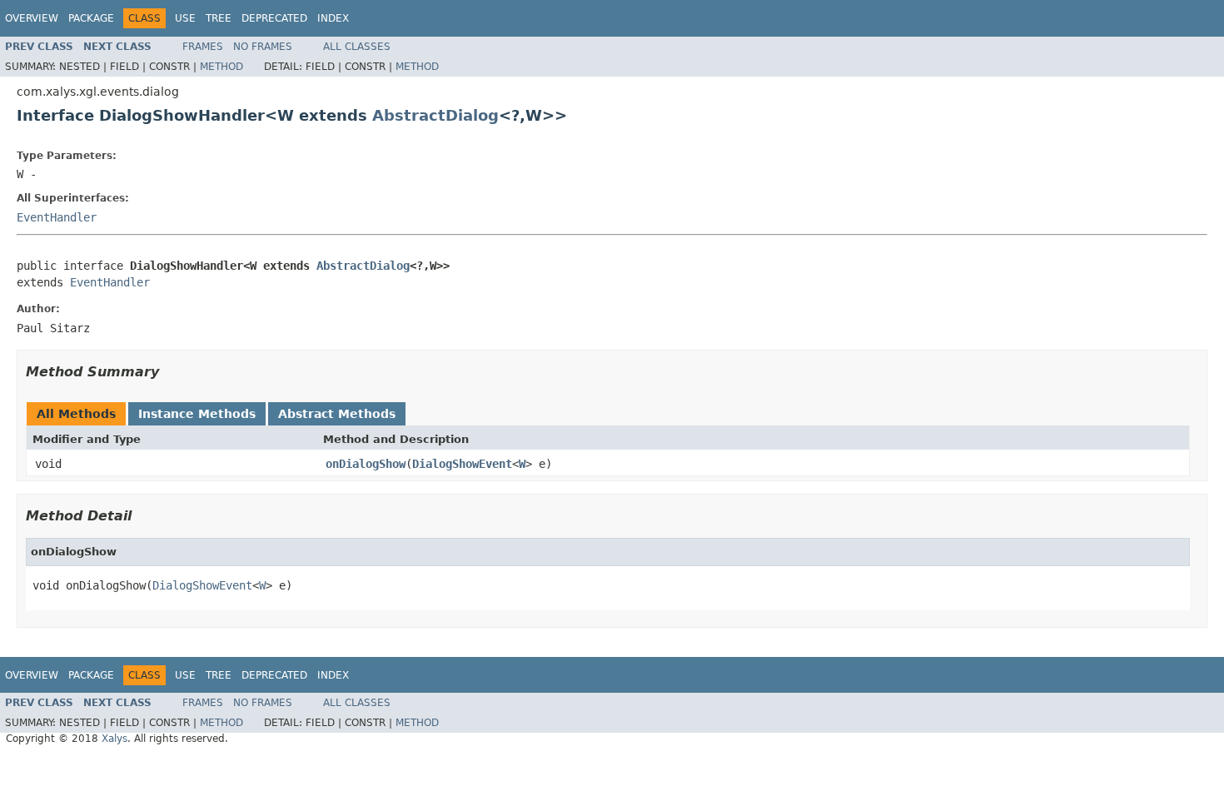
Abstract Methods (337, 413)
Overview (31, 18)
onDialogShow (366, 463)
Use (185, 18)
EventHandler (57, 217)
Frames (202, 46)
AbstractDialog (435, 115)
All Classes (357, 46)
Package (91, 18)
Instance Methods (197, 413)
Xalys (114, 738)
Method (221, 66)
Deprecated (274, 18)
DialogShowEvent (462, 463)
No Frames (262, 46)
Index (333, 18)
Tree (218, 18)
